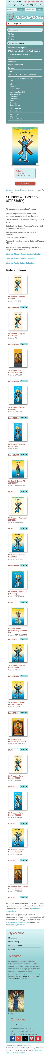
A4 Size (11, 39)
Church (17, 190)
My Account (16, 5)
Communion (14, 96)
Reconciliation (15, 105)
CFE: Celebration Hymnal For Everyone (24, 51)
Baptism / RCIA (15, 94)
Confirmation (14, 98)
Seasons (11, 58)
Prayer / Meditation (15, 65)
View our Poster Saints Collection (20, 263)
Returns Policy (25, 1045)
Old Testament (15, 109)
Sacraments (12, 61)
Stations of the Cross (18, 119)
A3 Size (11, 36)
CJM (11, 80)
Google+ (22, 1053)
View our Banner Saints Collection (21, 259)
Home (10, 5)
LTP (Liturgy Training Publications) (23, 78)
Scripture (11, 68)
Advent (12, 84)
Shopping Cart (25, 5)
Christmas (13, 86)
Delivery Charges (12, 1045)
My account (13, 938)
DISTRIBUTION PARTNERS (18, 54)
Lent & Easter (15, 88)
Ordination (14, 103)
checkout (39, 9)
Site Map (15, 1053)
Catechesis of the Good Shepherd (22, 75)
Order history (13, 942)
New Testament (15, 111)
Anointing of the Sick (17, 92)
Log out (11, 949)
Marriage (13, 101)
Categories (9, 190)
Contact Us (38, 5)
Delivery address (15, 945)
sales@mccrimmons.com (33, 2)
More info (24, 307)
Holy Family (14, 114)
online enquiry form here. (15, 925)
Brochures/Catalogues (17, 48)
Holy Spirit (13, 117)
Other (10, 71)
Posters (24, 190)
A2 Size (11, 34)
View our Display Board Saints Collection (23, 254)
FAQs (32, 5)
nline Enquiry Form (19, 1025)
